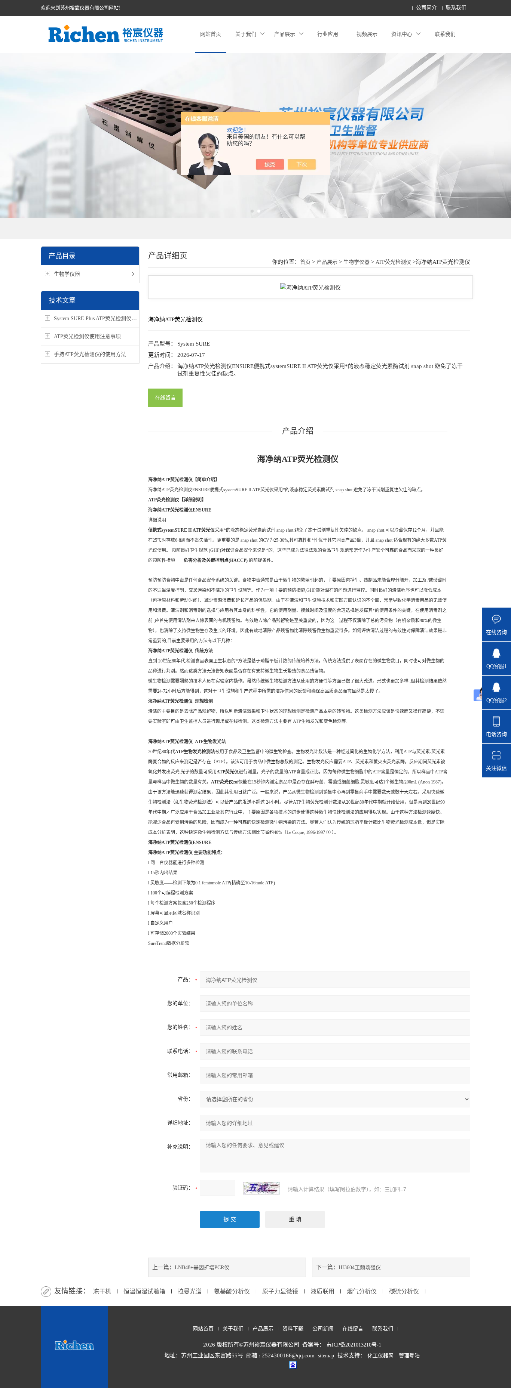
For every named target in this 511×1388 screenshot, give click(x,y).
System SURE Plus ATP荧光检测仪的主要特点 (105, 318)
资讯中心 (401, 34)
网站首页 (210, 34)
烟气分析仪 (362, 1291)
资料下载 (292, 1329)
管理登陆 (409, 1355)
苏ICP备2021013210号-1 (354, 1345)
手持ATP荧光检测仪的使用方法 (90, 354)
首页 (305, 262)
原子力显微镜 (280, 1291)
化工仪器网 (380, 1355)
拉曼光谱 (190, 1291)
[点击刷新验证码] (261, 1188)
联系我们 (456, 7)
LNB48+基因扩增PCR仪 (202, 1267)
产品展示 (284, 34)
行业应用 (327, 34)
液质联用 (322, 1291)
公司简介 (426, 7)
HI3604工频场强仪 (360, 1267)
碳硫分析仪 (404, 1291)
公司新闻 (322, 1329)
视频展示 (367, 34)
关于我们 (245, 34)
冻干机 (102, 1291)
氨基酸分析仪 (232, 1291)
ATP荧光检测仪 (393, 262)
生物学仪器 (67, 274)
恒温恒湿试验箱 (144, 1291)
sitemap (326, 1355)
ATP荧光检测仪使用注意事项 (87, 336)
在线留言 (165, 398)
